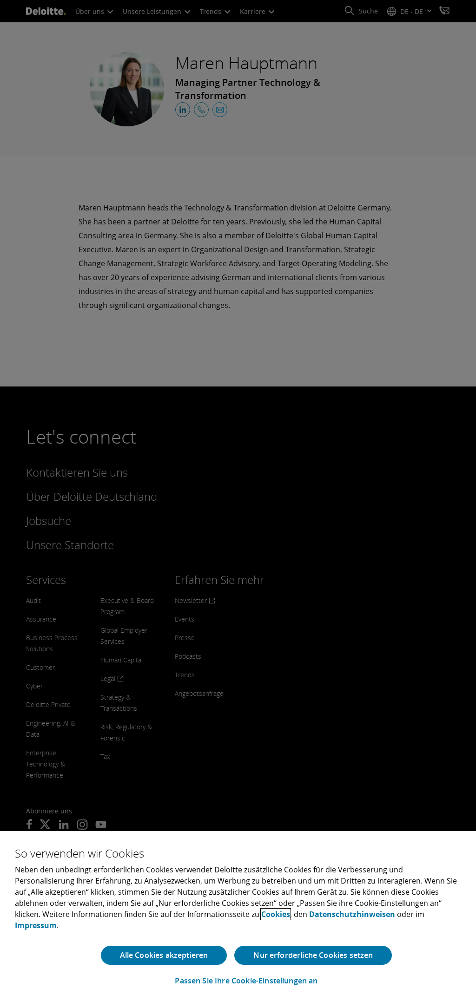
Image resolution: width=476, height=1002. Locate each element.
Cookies (275, 914)
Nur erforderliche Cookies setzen (313, 955)
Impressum (36, 925)
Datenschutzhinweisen (352, 914)
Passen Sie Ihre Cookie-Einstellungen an (246, 980)
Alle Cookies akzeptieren (164, 955)
